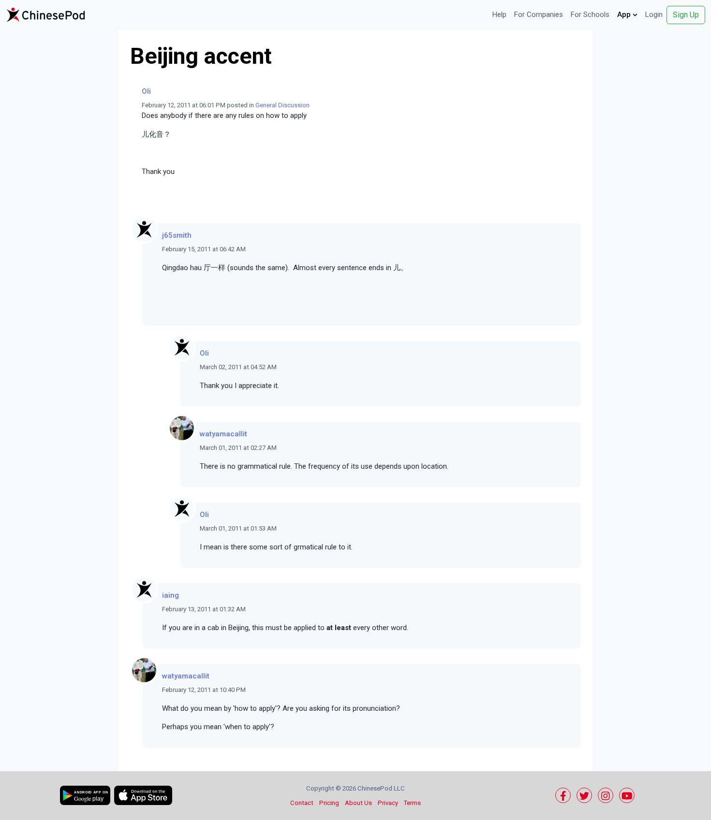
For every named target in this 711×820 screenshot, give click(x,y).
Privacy (388, 802)
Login (654, 14)
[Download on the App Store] (143, 795)
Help (499, 14)
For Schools (590, 14)
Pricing (329, 802)
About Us (358, 802)
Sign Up (686, 14)
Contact (301, 802)
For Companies (538, 14)
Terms (412, 802)
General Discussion (282, 105)
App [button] (625, 14)
